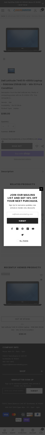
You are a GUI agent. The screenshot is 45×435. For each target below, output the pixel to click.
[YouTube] (33, 228)
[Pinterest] (22, 228)
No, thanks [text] (24, 241)
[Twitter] (22, 234)
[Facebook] (12, 228)
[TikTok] (27, 228)
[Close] (41, 189)
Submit (22, 221)
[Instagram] (17, 228)
